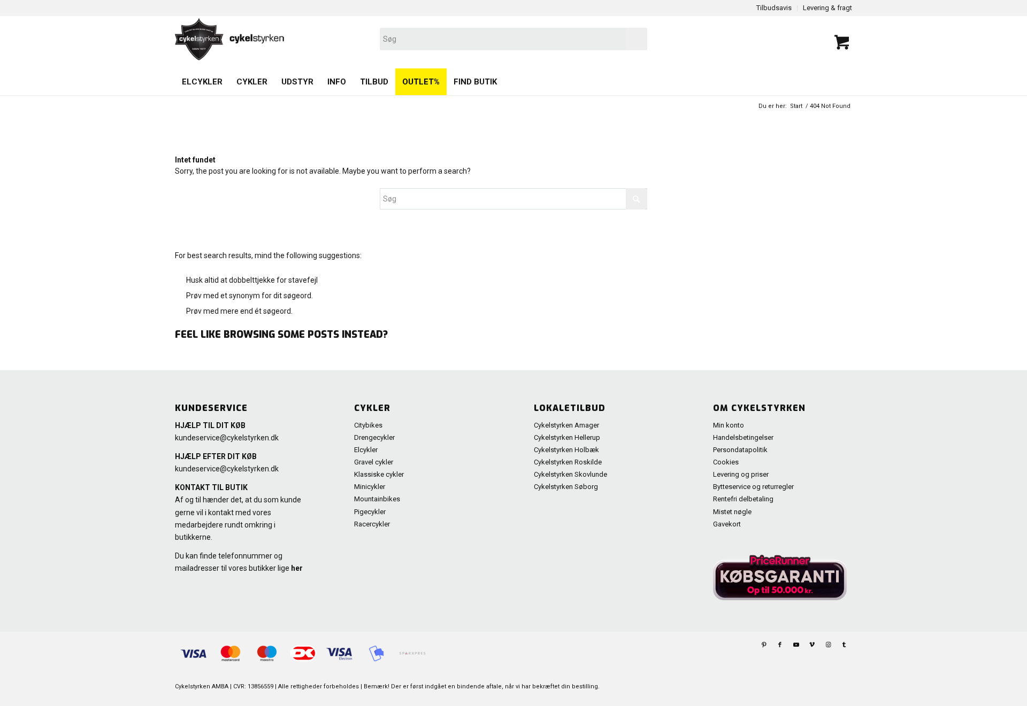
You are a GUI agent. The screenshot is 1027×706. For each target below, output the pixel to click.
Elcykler (366, 450)
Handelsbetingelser (743, 437)
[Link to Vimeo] (812, 645)
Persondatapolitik (740, 450)
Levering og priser (741, 474)
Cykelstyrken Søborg (566, 487)
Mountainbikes (377, 499)
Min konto (728, 425)
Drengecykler (374, 437)
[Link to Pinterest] (764, 645)
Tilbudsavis (774, 8)
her (297, 568)
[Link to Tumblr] (844, 645)
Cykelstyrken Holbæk (566, 450)
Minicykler (369, 487)
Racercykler (372, 524)
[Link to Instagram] (828, 645)
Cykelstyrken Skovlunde (570, 474)
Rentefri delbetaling (743, 499)
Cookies (726, 462)
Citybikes (368, 425)
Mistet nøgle (732, 512)
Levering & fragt (827, 8)
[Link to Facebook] (780, 645)
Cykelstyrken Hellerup (567, 437)
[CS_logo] (378, 39)
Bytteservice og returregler (753, 487)
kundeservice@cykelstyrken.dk (227, 437)
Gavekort (727, 524)
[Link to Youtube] (796, 645)
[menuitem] (202, 81)
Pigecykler (370, 512)
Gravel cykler (373, 462)
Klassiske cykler (379, 474)
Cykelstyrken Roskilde (568, 462)
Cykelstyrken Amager (566, 425)
